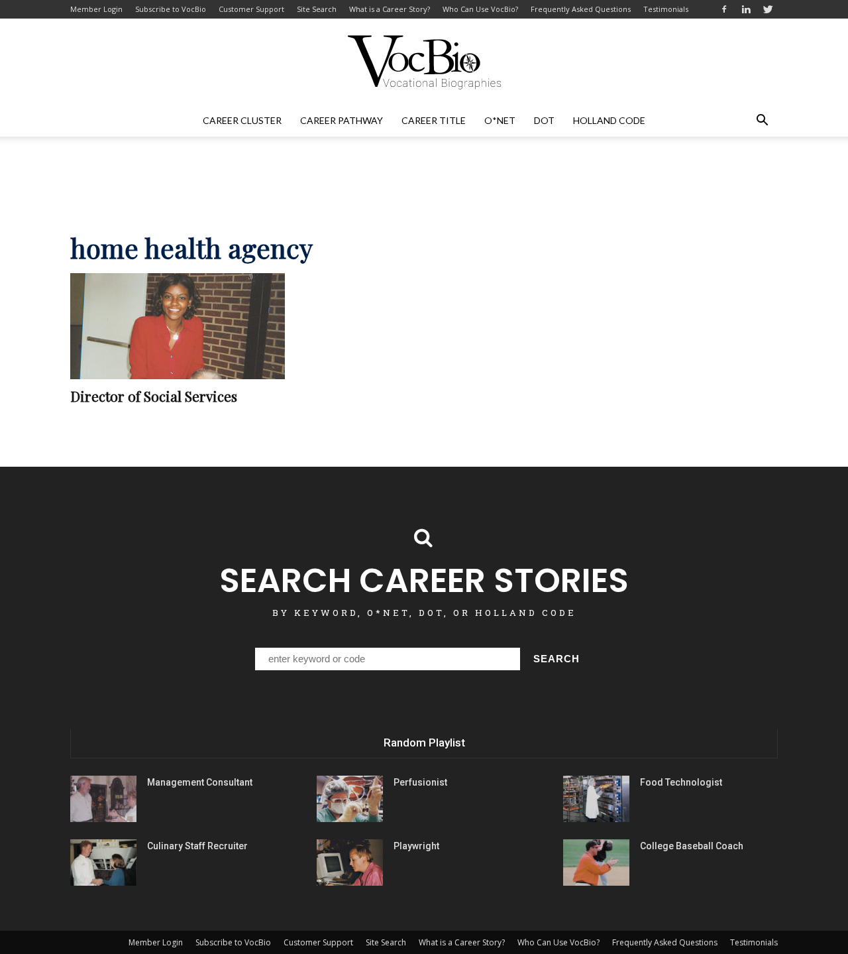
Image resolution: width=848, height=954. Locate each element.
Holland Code (609, 120)
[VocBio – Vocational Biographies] (424, 62)
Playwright (416, 846)
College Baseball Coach (691, 846)
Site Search (317, 9)
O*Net (499, 120)
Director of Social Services (153, 396)
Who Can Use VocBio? (480, 9)
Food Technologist (681, 782)
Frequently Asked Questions (581, 9)
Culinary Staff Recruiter (197, 846)
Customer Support (251, 9)
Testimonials (665, 9)
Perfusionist (420, 782)
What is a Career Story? (389, 9)
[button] (762, 121)
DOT (544, 120)
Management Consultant (199, 782)
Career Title (433, 120)
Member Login (96, 9)
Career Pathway (341, 120)
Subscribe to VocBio (170, 9)
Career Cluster (242, 120)
